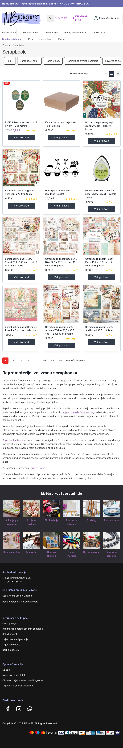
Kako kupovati (9, 634)
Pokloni (62, 39)
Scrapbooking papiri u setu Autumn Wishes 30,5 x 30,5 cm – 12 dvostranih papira (59, 330)
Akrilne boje (51, 520)
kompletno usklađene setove (77, 412)
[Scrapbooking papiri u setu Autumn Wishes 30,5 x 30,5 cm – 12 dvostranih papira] (61, 304)
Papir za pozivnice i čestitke (82, 60)
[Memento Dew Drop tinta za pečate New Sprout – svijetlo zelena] (101, 168)
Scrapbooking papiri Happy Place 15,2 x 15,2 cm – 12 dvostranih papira (99, 262)
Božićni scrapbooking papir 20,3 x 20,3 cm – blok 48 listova (99, 126)
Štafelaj (91, 520)
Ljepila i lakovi (99, 32)
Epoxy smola (111, 520)
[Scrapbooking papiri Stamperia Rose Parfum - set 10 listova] (21, 304)
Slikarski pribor (30, 32)
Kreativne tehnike (11, 39)
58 (44, 360)
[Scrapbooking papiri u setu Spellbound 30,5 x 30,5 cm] (101, 304)
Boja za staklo (11, 552)
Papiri (10, 60)
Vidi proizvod (21, 137)
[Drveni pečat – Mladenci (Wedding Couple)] (61, 168)
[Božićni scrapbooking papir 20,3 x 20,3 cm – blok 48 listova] (101, 99)
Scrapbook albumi (12, 440)
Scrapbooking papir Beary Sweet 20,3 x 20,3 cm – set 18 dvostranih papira (21, 262)
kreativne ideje (81, 18)
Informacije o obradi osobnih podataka (22, 628)
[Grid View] (111, 74)
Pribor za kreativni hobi (39, 39)
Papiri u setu (53, 60)
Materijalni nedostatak (13, 675)
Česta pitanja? (9, 623)
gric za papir (38, 468)
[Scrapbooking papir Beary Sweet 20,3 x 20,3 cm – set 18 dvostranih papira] (21, 236)
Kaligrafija (31, 552)
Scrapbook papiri (29, 60)
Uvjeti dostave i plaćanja (15, 639)
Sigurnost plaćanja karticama (17, 685)
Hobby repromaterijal (75, 32)
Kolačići (6, 669)
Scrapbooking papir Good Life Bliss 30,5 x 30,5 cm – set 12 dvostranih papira (61, 262)
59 (52, 360)
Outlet (62, 18)
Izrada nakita (51, 32)
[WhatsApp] (29, 708)
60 (60, 360)
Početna (6, 45)
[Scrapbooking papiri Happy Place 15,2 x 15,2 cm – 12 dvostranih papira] (101, 236)
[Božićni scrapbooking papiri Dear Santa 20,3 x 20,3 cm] (21, 168)
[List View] (118, 74)
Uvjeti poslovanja (11, 644)
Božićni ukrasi (9, 32)
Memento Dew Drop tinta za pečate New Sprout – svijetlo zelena (100, 194)
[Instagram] (18, 708)
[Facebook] (7, 708)
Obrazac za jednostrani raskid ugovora (22, 680)
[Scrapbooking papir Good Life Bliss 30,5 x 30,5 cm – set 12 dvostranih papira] (61, 236)
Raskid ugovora (10, 649)
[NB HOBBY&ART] (21, 18)
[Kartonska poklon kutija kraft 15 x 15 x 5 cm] (61, 99)
